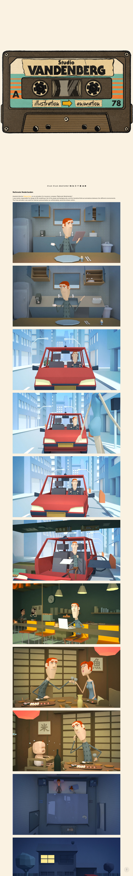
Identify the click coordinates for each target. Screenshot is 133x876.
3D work (55, 186)
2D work (49, 186)
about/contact (64, 186)
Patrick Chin (27, 196)
